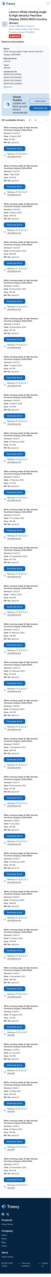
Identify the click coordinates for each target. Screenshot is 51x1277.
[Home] (8, 3)
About (4, 1235)
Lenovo (30, 26)
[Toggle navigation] (48, 3)
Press (4, 1246)
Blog (4, 1242)
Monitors (21, 26)
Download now (40, 108)
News (4, 1238)
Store (5, 1252)
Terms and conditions (25, 1264)
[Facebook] (3, 1214)
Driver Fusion (7, 1224)
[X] (8, 1214)
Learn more (40, 101)
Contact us (45, 1264)
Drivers (12, 26)
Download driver (14, 148)
